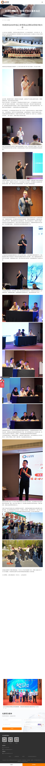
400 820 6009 (6, 747)
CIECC (23, 756)
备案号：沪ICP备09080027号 (36, 760)
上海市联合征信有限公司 (32, 756)
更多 (41, 613)
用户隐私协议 (24, 760)
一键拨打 (11, 764)
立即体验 (34, 764)
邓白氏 (10, 756)
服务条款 (28, 760)
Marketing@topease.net (8, 753)
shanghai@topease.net (8, 749)
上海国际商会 (16, 756)
